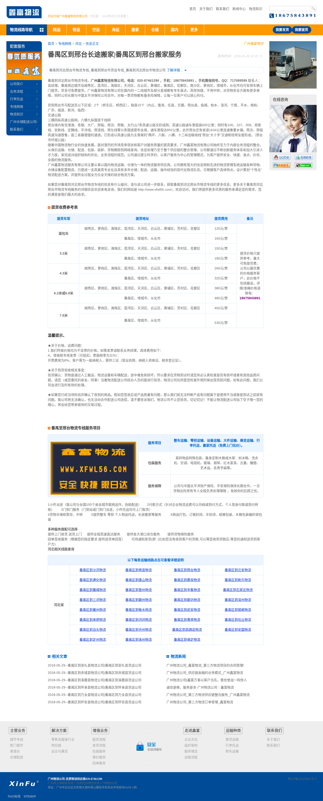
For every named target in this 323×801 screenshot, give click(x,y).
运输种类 (233, 731)
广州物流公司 (108, 783)
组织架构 (191, 745)
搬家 (135, 30)
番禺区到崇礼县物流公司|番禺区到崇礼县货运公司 (104, 665)
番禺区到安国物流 (238, 629)
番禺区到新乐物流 (238, 580)
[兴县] (293, 65)
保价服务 (99, 757)
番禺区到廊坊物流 (187, 600)
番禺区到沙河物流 (92, 570)
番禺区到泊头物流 (92, 629)
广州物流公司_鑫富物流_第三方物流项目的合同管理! (205, 665)
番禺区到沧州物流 (138, 629)
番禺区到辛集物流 (187, 590)
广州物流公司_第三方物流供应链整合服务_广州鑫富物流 (208, 695)
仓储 (155, 30)
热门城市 (16, 745)
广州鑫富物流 (253, 43)
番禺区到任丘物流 (238, 620)
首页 (192, 9)
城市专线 (16, 739)
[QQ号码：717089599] (281, 157)
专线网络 (64, 43)
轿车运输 (232, 751)
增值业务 (100, 731)
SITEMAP (30, 796)
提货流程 (99, 739)
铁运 (76, 30)
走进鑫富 (192, 731)
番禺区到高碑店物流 (187, 629)
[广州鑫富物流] (24, 12)
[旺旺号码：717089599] (281, 165)
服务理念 (191, 751)
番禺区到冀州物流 (92, 610)
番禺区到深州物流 (238, 600)
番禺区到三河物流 (92, 600)
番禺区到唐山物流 (138, 580)
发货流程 (99, 745)
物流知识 (255, 9)
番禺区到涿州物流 (138, 639)
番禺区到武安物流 (187, 610)
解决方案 (59, 731)
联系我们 (222, 9)
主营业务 (17, 731)
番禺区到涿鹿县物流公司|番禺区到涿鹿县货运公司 (104, 680)
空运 (96, 30)
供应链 (56, 745)
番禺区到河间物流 (138, 620)
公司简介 (16, 84)
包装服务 (99, 751)
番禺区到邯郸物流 (238, 610)
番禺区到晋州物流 (138, 590)
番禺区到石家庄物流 (238, 590)
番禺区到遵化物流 (92, 580)
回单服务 (99, 763)
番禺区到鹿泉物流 (187, 580)
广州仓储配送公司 (23, 122)
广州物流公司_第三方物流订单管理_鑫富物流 (199, 702)
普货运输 (232, 739)
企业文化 (191, 739)
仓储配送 (16, 757)
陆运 (57, 30)
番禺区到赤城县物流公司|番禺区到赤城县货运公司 (104, 673)
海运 (115, 30)
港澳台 (15, 751)
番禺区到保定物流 (187, 639)
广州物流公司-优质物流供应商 (67, 779)
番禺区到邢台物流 (187, 570)
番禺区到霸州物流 (138, 600)
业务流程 (16, 91)
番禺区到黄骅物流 (187, 620)
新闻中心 (239, 9)
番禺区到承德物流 (92, 620)
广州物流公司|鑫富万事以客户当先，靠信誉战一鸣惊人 (206, 680)
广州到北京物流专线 (87, 783)
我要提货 (301, 29)
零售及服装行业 (62, 739)
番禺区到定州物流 (92, 639)
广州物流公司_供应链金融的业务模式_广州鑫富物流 (204, 673)
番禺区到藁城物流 (92, 590)
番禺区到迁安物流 (238, 570)
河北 (78, 43)
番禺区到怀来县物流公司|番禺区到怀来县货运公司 (104, 687)
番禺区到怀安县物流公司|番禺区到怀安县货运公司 (104, 702)
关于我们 (206, 9)
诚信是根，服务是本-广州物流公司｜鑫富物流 (200, 687)
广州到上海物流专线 (60, 783)
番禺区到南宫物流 (138, 570)
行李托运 (16, 99)
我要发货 (282, 29)
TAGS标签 (14, 796)
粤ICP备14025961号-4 (302, 779)
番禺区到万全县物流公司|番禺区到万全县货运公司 (104, 695)
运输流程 (191, 757)
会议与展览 (59, 751)
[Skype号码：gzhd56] (303, 165)
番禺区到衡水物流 (138, 610)
